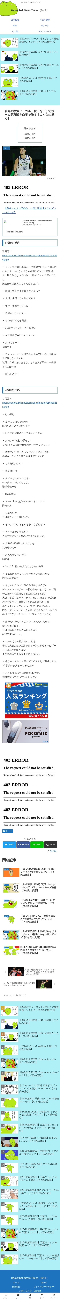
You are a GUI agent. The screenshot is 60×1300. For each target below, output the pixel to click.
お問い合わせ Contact (30, 1291)
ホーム (16, 1282)
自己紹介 (16, 1286)
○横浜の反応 (29, 134)
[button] (50, 844)
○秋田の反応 (29, 138)
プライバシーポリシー (44, 1286)
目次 (26, 128)
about (43, 1282)
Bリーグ (9, 831)
